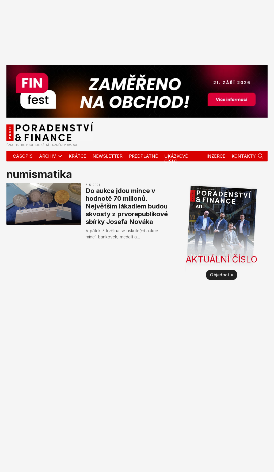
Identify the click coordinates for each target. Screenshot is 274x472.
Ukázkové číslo (176, 158)
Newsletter (108, 156)
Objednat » (221, 274)
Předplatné (143, 156)
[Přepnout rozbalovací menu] (260, 156)
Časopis (23, 156)
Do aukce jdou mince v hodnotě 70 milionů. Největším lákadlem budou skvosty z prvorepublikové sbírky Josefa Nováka (127, 206)
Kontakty (244, 156)
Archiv (47, 156)
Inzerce (216, 156)
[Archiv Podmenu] (60, 156)
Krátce (77, 156)
